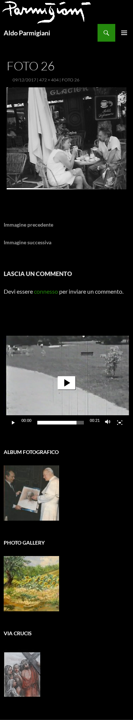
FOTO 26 (70, 80)
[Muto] (108, 422)
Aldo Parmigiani (27, 33)
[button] (66, 382)
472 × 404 (49, 80)
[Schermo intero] (119, 422)
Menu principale (124, 33)
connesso (46, 291)
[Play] (13, 422)
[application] (66, 383)
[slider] (60, 422)
